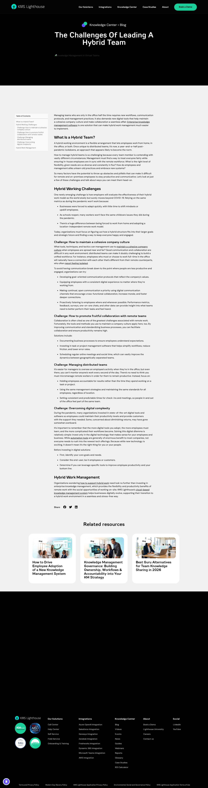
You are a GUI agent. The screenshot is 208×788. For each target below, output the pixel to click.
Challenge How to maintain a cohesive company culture (32, 129)
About (165, 7)
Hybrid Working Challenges (26, 125)
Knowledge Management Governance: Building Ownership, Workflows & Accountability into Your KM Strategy (103, 570)
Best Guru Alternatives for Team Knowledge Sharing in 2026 (153, 566)
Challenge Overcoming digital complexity (26, 143)
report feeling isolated (76, 263)
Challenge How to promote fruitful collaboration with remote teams (30, 133)
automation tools (79, 437)
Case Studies (149, 7)
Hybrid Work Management (26, 148)
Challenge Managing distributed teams (25, 138)
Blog (123, 25)
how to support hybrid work (94, 483)
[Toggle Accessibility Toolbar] (6, 781)
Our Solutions (86, 7)
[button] (65, 507)
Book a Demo (185, 7)
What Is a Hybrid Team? (25, 122)
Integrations (105, 7)
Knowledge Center (127, 7)
